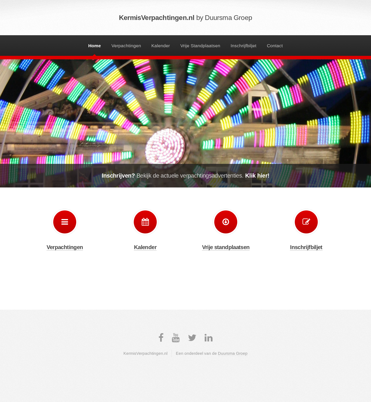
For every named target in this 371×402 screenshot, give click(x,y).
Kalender (160, 45)
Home (94, 45)
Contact (275, 45)
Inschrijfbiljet (243, 45)
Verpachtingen (126, 45)
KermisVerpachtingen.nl (185, 17)
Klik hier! (257, 175)
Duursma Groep (233, 353)
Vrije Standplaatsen (200, 45)
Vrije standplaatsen (226, 247)
